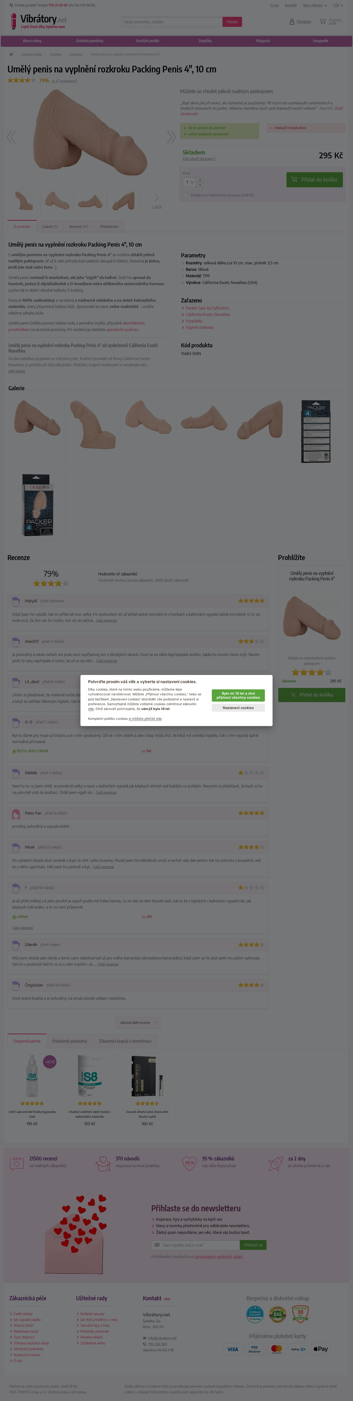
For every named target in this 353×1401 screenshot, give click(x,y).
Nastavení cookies (238, 708)
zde (91, 709)
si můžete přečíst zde (145, 719)
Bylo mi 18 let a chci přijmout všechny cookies (238, 695)
